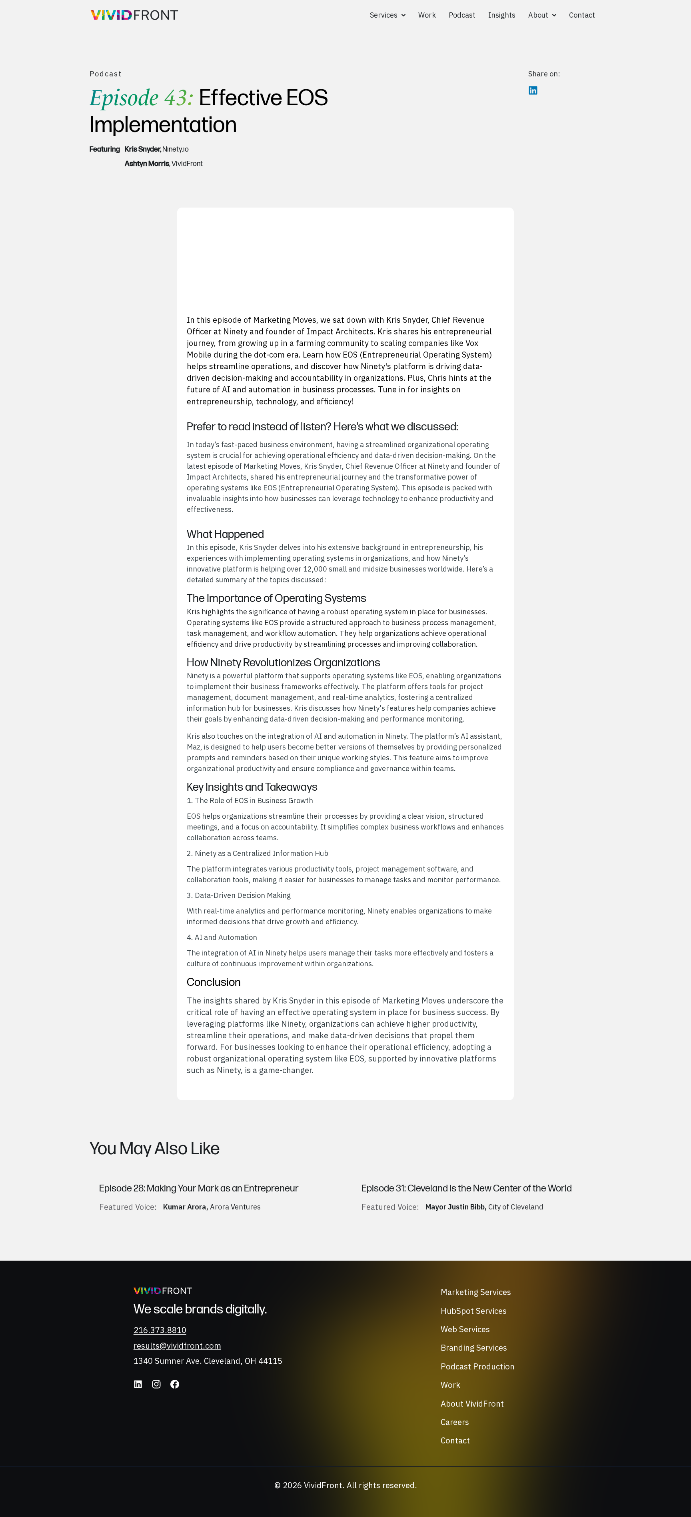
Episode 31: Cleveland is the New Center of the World (466, 1188)
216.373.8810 (160, 1330)
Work (427, 15)
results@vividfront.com (177, 1345)
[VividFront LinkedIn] (138, 1384)
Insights (501, 15)
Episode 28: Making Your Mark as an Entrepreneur (199, 1188)
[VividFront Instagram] (156, 1384)
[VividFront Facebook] (174, 1384)
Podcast (462, 15)
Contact (582, 15)
